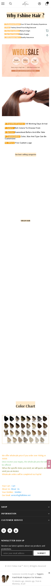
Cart (13, 485)
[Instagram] (3, 530)
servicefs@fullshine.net (21, 495)
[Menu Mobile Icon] (2, 3)
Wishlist (18, 492)
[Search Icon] (10, 3)
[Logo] (25, 3)
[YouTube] (16, 530)
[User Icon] (39, 3)
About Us (15, 489)
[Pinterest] (9, 530)
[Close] (49, 573)
